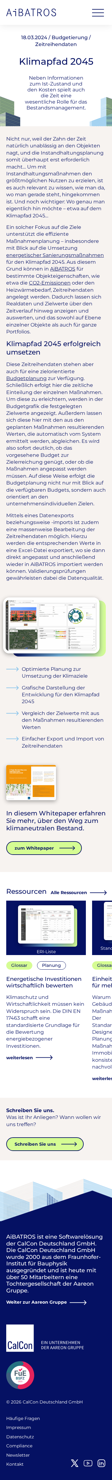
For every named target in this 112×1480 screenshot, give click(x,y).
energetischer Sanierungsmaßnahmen (55, 255)
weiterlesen (19, 1057)
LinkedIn (101, 1463)
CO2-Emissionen (50, 283)
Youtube (88, 1463)
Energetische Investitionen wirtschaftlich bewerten (44, 982)
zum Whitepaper (34, 848)
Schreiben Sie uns (35, 1144)
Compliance (19, 1446)
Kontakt (15, 1464)
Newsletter (18, 1455)
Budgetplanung (26, 378)
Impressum (18, 1427)
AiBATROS (31, 12)
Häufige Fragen (23, 1418)
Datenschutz (20, 1437)
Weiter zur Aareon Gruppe (36, 1302)
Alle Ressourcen (69, 892)
